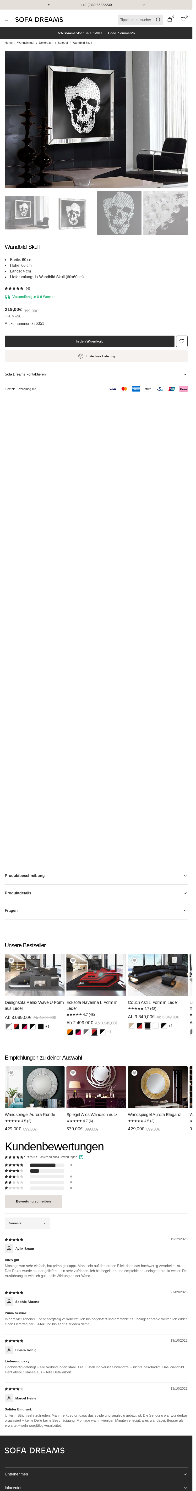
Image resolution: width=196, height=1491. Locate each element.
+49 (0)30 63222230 (96, 5)
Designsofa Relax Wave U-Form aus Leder (34, 1005)
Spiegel (63, 42)
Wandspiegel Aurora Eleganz (154, 1114)
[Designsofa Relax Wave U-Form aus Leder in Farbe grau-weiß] (8, 1026)
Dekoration (46, 42)
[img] (14, 1239)
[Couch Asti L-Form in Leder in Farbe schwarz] (147, 1025)
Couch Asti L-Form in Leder (153, 1002)
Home (9, 42)
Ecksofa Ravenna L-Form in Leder (92, 1005)
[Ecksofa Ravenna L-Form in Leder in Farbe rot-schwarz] (94, 1032)
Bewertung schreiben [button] (33, 1201)
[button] (49, 5)
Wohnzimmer (25, 42)
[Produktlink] (35, 994)
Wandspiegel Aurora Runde (30, 1114)
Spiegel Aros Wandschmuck (92, 1114)
